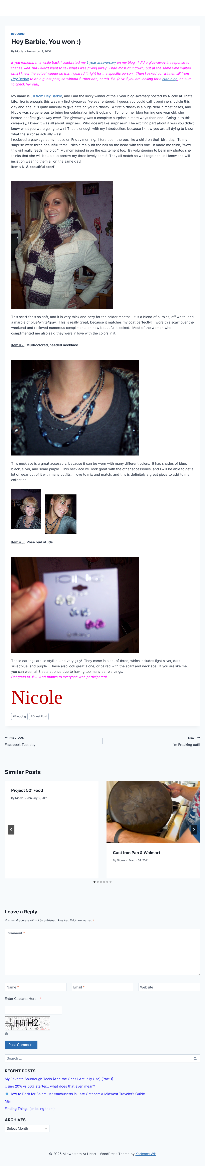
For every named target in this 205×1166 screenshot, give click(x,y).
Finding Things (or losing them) (30, 1109)
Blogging (18, 33)
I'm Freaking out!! (186, 741)
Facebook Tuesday (20, 741)
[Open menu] (196, 8)
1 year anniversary (101, 63)
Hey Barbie (20, 79)
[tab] (94, 882)
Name (13, 987)
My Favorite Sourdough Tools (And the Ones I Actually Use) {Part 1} (59, 1079)
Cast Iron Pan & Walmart (136, 852)
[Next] (194, 830)
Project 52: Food (27, 790)
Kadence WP (146, 1154)
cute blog (169, 79)
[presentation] (153, 812)
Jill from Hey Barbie (46, 96)
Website (146, 987)
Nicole (19, 51)
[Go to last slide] (11, 830)
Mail (8, 1101)
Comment (16, 933)
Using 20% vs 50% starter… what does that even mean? (50, 1086)
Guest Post (39, 716)
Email (79, 987)
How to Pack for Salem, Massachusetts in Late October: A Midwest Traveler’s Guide (77, 1094)
